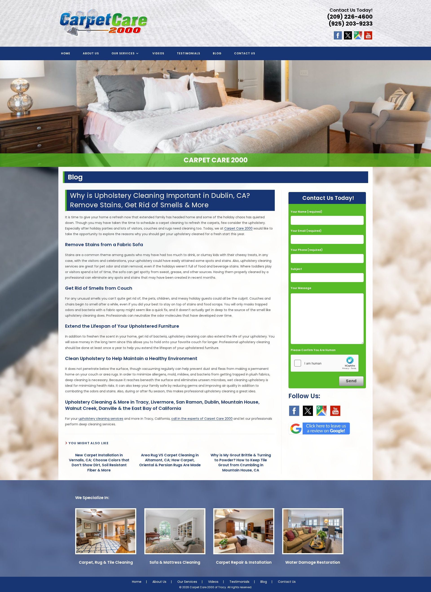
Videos (213, 581)
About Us (159, 581)
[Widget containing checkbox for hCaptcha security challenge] (324, 363)
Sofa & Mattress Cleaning (175, 562)
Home (136, 581)
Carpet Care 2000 (238, 228)
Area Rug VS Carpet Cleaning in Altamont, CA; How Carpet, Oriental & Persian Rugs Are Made (170, 460)
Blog (263, 581)
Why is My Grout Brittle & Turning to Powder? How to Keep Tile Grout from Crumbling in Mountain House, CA (241, 463)
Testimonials (239, 581)
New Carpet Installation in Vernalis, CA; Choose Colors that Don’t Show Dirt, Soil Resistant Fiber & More (99, 463)
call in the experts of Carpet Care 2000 (202, 418)
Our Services (187, 581)
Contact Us (287, 581)
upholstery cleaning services (101, 418)
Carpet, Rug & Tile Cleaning (106, 562)
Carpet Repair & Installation (244, 562)
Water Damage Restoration (312, 562)
